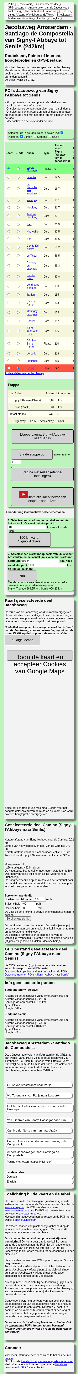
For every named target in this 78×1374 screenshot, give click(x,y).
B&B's (55, 136)
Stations (42, 136)
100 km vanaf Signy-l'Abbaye (29, 539)
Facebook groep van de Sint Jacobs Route (36, 1366)
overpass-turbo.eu (29, 1213)
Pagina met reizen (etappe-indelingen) (42, 474)
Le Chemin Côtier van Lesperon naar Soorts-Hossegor (36, 1107)
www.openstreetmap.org (19, 1210)
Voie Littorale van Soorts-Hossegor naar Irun (36, 1120)
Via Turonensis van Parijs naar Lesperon (34, 1095)
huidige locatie (22, 640)
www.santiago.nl (14, 1207)
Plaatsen (13, 136)
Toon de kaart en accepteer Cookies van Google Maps (40, 657)
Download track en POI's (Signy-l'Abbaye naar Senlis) (37, 974)
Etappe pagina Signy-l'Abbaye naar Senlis (42, 436)
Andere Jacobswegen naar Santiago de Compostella (33, 1153)
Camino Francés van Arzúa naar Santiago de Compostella (36, 1142)
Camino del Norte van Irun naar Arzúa (32, 1130)
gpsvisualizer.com (25, 1219)
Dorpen (28, 136)
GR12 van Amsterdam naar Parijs (29, 1085)
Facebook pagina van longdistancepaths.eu (47, 1361)
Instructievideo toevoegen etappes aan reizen (47, 499)
